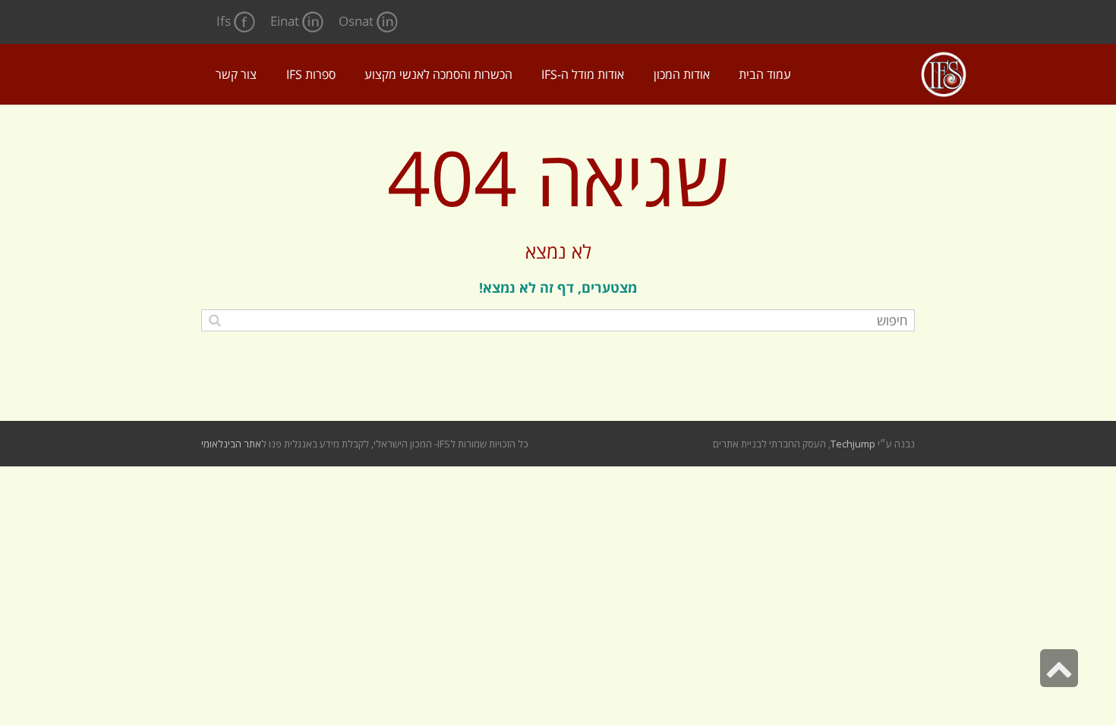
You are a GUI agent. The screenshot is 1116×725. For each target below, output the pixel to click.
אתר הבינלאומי (231, 443)
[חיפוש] (214, 319)
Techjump (853, 443)
